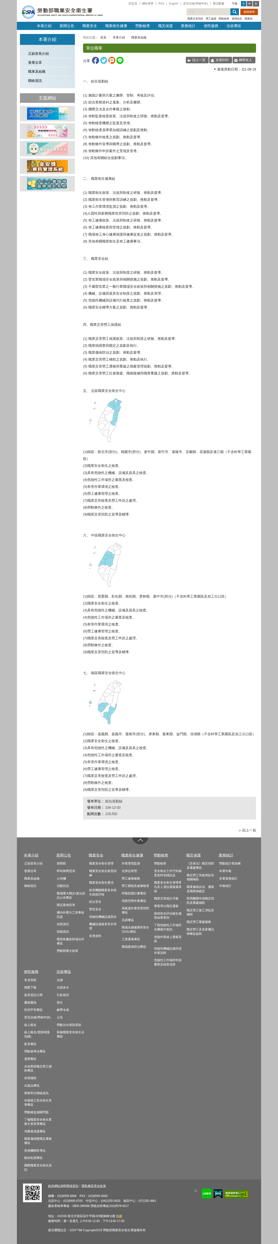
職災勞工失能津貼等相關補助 (200, 877)
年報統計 (225, 885)
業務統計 (188, 26)
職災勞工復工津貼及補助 (200, 912)
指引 (60, 1002)
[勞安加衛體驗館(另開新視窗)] (47, 131)
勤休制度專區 (33, 1158)
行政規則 (63, 995)
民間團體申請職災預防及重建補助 (200, 900)
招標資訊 (63, 931)
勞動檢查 (224, 18)
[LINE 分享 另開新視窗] (120, 63)
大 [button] (256, 4)
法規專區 (234, 26)
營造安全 (95, 909)
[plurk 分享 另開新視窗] (111, 63)
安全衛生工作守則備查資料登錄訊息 (168, 873)
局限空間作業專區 (134, 901)
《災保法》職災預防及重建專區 (200, 865)
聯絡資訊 (35, 81)
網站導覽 (147, 3)
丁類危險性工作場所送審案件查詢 (168, 927)
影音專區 (30, 1044)
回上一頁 (198, 60)
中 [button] (249, 3)
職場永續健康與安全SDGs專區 (135, 929)
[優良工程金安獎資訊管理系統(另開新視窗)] (47, 166)
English (173, 3)
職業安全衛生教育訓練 (103, 873)
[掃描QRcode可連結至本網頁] (32, 1201)
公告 (60, 1017)
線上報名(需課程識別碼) (37, 1034)
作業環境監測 (131, 863)
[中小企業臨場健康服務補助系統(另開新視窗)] (47, 183)
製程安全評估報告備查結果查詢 (168, 915)
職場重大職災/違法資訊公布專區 (71, 895)
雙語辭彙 (218, 3)
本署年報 (225, 871)
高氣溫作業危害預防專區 (135, 910)
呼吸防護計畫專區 (134, 893)
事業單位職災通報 (166, 906)
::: (18, 3)
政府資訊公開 (33, 995)
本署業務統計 (228, 878)
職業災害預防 (195, 18)
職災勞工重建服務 (199, 922)
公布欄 (61, 878)
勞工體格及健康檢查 (135, 885)
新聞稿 (61, 863)
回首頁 (133, 3)
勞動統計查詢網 (230, 863)
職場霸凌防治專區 (134, 946)
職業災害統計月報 (166, 898)
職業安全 (89, 26)
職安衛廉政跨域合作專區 (70, 941)
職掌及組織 (36, 71)
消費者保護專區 (35, 1131)
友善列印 (222, 60)
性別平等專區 (33, 1009)
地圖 (119, 1216)
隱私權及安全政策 (94, 1186)
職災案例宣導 (66, 905)
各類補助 (30, 1078)
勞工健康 (211, 18)
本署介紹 (44, 26)
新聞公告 (67, 26)
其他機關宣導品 (35, 1150)
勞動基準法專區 (35, 1051)
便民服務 (211, 26)
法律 (60, 980)
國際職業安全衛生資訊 (38, 1167)
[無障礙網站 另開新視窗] (236, 1195)
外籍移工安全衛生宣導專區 (38, 1102)
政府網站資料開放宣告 (63, 1186)
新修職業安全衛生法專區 (70, 1034)
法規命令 (63, 987)
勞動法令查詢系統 (69, 1025)
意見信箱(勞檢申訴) (195, 3)
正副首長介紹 (38, 54)
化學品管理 (129, 871)
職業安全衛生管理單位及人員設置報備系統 (168, 887)
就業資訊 (63, 924)
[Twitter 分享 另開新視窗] (103, 63)
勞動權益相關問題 (36, 1112)
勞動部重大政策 (67, 950)
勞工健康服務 (131, 878)
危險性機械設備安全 (103, 916)
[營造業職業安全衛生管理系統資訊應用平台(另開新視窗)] (47, 148)
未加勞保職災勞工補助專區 (38, 1068)
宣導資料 (95, 936)
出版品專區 (31, 1085)
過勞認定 (237, 18)
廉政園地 (30, 1002)
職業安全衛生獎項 (101, 882)
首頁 (103, 37)
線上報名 (30, 1025)
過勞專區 (30, 1059)
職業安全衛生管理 (101, 863)
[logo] (62, 11)
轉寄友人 (245, 60)
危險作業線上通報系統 (168, 939)
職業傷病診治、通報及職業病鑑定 (200, 889)
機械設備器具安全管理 (103, 926)
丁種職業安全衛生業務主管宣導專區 (38, 1122)
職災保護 (165, 26)
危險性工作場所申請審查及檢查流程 (168, 962)
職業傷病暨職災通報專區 (38, 1141)
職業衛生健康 (116, 26)
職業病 (249, 18)
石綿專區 (128, 920)
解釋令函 (63, 1009)
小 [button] (243, 3)
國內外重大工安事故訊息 (70, 914)
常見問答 (30, 980)
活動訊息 (63, 885)
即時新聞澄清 (66, 871)
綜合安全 (95, 901)
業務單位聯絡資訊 (36, 1093)
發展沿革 (35, 63)
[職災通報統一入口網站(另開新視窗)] (47, 113)
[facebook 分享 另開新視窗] (95, 63)
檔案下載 (30, 987)
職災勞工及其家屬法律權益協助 (200, 931)
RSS (161, 3)
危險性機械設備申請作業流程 (168, 950)
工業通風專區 (131, 939)
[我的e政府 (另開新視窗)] (218, 1194)
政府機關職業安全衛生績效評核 (103, 892)
